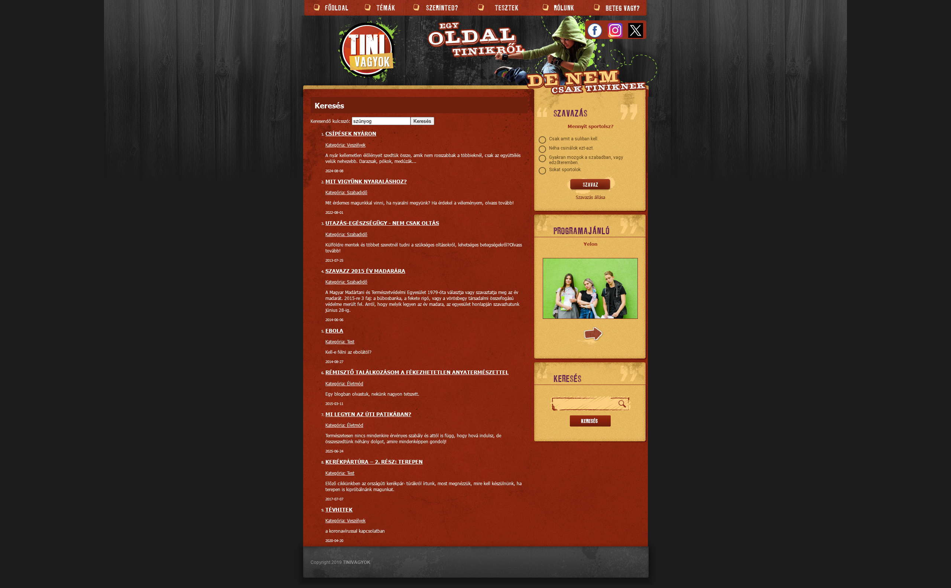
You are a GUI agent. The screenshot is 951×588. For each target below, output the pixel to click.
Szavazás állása (590, 197)
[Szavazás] (590, 185)
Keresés (422, 121)
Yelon (590, 244)
